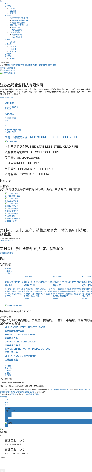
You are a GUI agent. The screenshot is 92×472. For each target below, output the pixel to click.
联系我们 (8, 56)
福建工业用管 (17, 30)
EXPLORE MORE (6, 97)
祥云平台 (12, 394)
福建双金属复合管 (18, 22)
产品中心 (8, 15)
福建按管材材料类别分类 (19, 18)
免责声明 (36, 394)
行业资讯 (13, 49)
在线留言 (8, 53)
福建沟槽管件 (17, 37)
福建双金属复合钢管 (48, 65)
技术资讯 (13, 51)
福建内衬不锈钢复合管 (20, 20)
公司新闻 (13, 46)
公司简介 (13, 8)
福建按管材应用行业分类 (19, 25)
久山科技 (29, 394)
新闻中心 (8, 44)
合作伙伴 (8, 39)
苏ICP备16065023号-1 (59, 389)
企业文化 (13, 11)
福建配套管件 (15, 32)
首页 (6, 3)
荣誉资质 (13, 13)
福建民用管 (16, 27)
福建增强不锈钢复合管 (32, 65)
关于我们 (8, 6)
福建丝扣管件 (17, 34)
